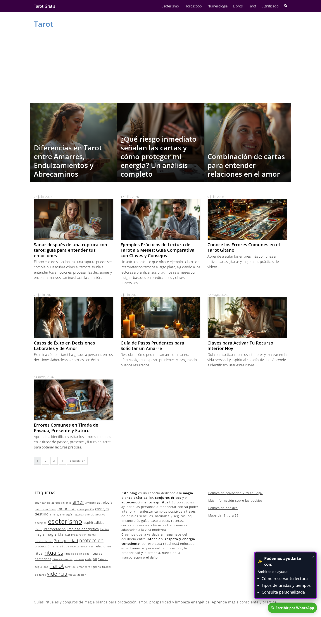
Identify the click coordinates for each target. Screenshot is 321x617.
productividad (44, 541)
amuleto (90, 502)
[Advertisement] (160, 64)
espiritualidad (94, 522)
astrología (104, 502)
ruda (88, 559)
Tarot (252, 6)
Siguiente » (77, 460)
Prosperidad (66, 540)
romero (79, 559)
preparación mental (84, 534)
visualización (77, 575)
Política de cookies (223, 508)
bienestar (66, 508)
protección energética (52, 546)
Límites (104, 529)
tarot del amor (74, 566)
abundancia (42, 502)
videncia (57, 573)
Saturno (103, 559)
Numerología (217, 6)
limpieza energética (83, 529)
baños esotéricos (45, 509)
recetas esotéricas (81, 546)
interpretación (54, 529)
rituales (54, 552)
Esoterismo (170, 6)
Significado (270, 6)
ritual (39, 553)
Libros (238, 6)
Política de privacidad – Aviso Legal (235, 493)
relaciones (103, 546)
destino (42, 514)
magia (40, 534)
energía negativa (73, 514)
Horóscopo (193, 6)
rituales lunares (62, 559)
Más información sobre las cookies (235, 500)
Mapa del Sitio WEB (223, 515)
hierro (38, 529)
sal (95, 559)
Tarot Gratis (44, 6)
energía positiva (95, 514)
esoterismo (65, 521)
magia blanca (58, 534)
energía (55, 514)
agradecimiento (61, 502)
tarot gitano (93, 567)
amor (78, 502)
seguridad (41, 567)
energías (41, 523)
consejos (102, 509)
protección (91, 540)
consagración (85, 509)
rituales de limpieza (77, 553)
